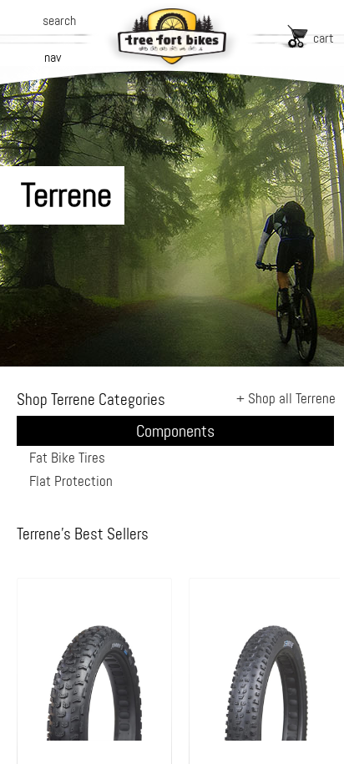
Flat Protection (71, 481)
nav (52, 57)
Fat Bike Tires (67, 457)
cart (323, 38)
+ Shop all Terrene (286, 398)
